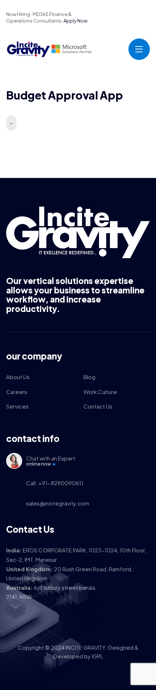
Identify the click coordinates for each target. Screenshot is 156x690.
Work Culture (100, 391)
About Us (18, 376)
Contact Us (97, 406)
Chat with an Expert (50, 461)
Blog (89, 376)
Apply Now (75, 21)
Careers (16, 391)
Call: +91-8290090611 (54, 482)
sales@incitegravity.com (57, 503)
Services (17, 406)
